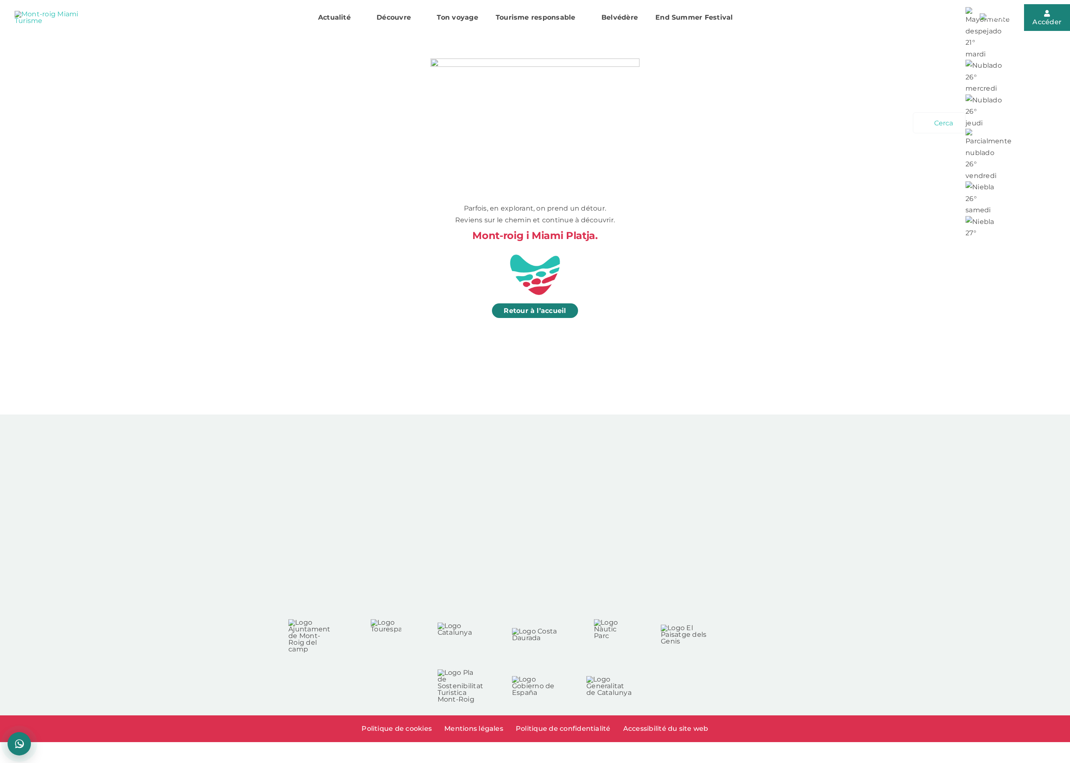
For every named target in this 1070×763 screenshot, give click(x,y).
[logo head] (50, 14)
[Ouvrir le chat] (19, 743)
